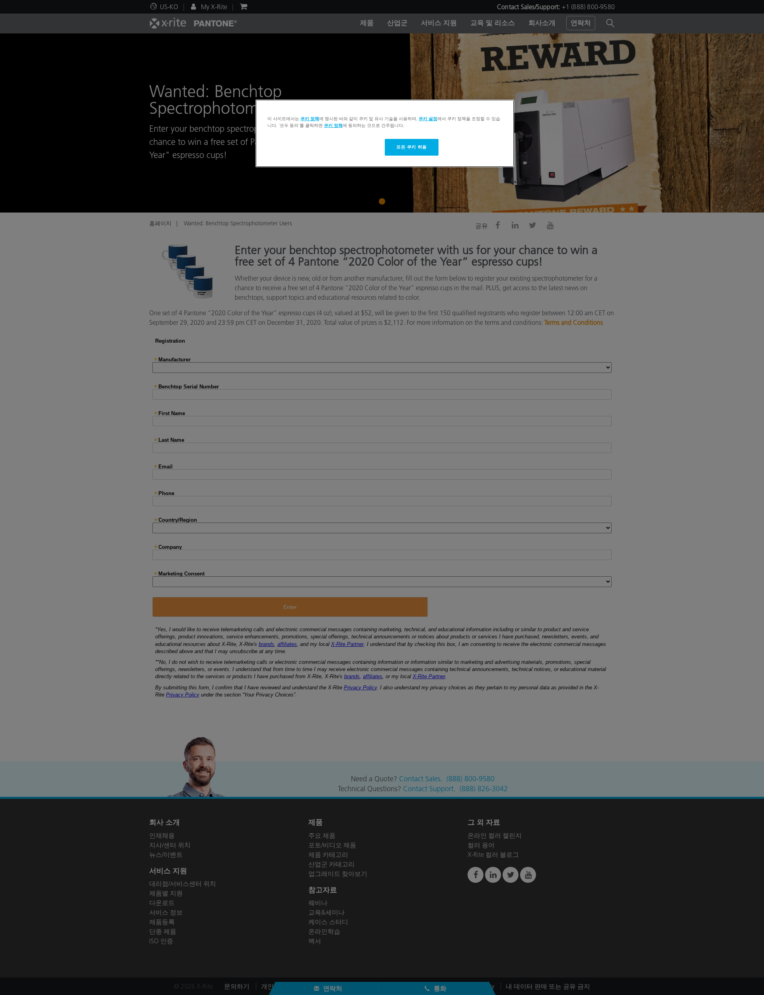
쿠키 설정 (428, 118)
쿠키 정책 (309, 118)
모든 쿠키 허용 (411, 147)
